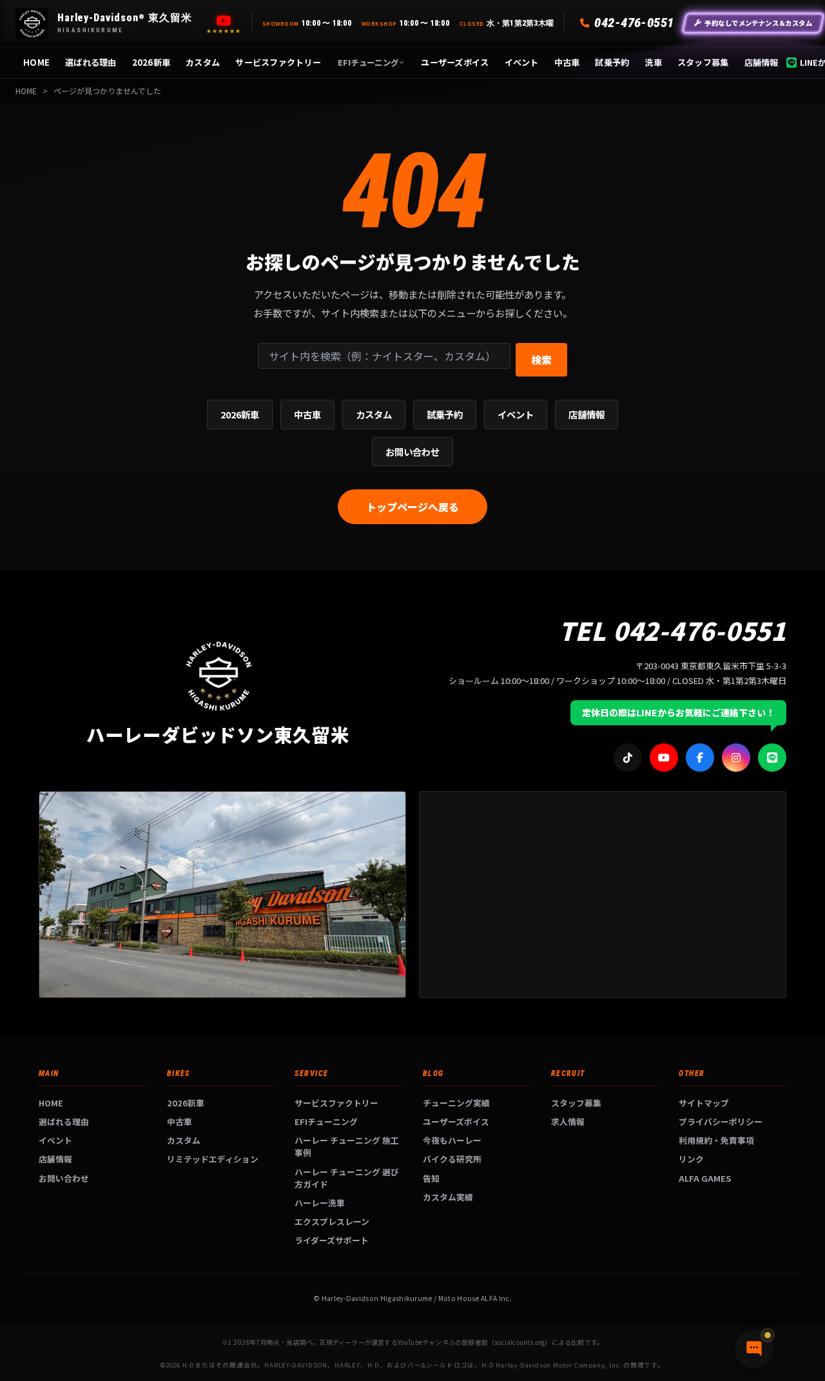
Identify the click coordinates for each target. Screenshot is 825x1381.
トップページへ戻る (412, 506)
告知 (431, 1178)
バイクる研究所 (452, 1159)
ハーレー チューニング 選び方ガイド (347, 1178)
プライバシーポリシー (720, 1121)
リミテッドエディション (212, 1159)
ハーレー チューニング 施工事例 (347, 1146)
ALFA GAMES (705, 1178)
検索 (541, 359)
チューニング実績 (456, 1103)
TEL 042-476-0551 (672, 630)
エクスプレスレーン (332, 1221)
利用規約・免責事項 (716, 1140)
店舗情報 (761, 62)
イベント (522, 62)
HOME (36, 62)
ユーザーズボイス (455, 62)
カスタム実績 (448, 1197)
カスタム (203, 62)
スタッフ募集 (703, 62)
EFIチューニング (368, 62)
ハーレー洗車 (320, 1203)
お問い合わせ (412, 451)
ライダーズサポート (332, 1240)
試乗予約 (612, 62)
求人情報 (568, 1121)
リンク (691, 1159)
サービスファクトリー (278, 62)
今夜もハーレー (452, 1140)
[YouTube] (224, 21)
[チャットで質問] (754, 1348)
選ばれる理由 (91, 62)
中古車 (567, 62)
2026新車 (151, 62)
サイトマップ (704, 1103)
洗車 (653, 62)
